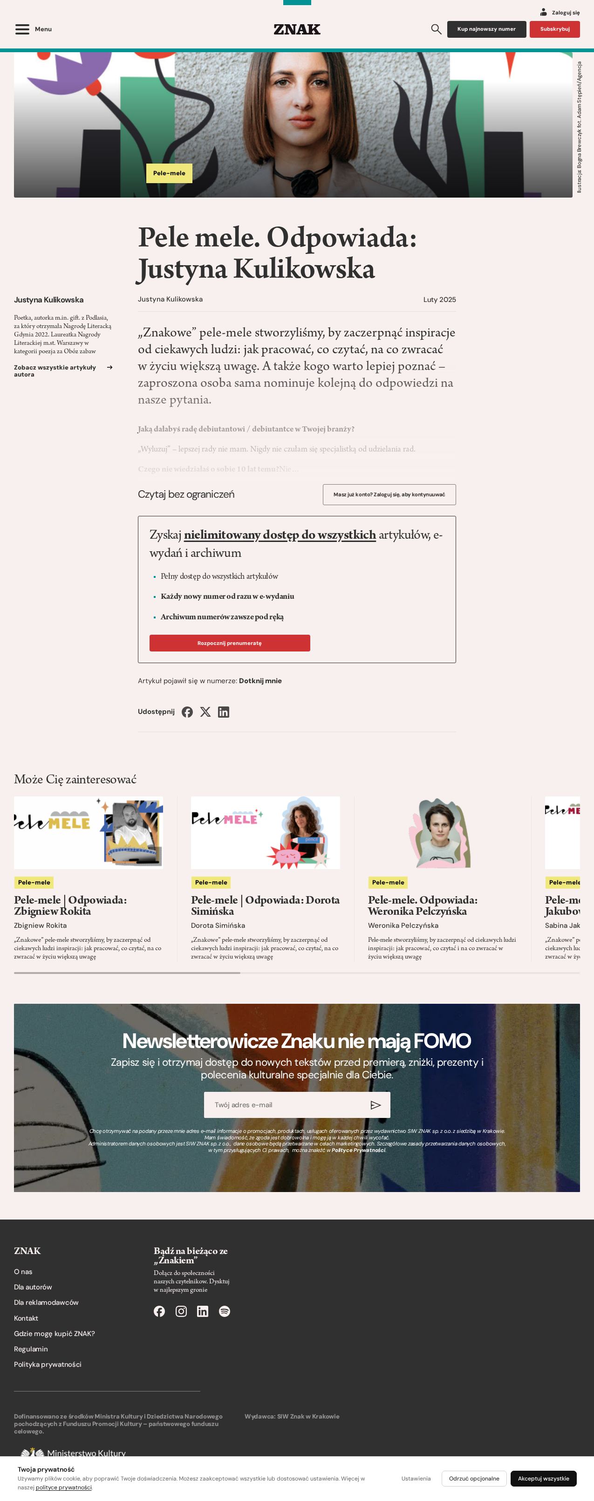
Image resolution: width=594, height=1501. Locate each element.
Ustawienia (416, 1478)
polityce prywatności (64, 1487)
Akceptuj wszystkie (543, 1478)
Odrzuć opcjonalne (474, 1478)
